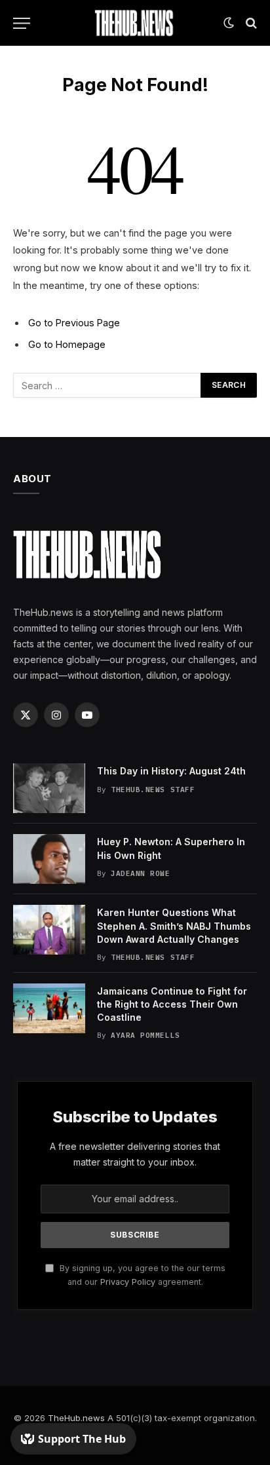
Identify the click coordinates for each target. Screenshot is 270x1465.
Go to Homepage (67, 344)
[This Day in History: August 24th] (49, 788)
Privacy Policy (127, 1282)
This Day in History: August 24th (171, 770)
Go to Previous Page (74, 322)
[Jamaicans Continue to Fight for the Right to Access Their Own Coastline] (49, 1008)
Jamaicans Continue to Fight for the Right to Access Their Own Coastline (172, 1004)
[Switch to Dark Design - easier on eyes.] (228, 23)
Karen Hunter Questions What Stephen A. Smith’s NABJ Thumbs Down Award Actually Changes (174, 925)
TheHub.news (76, 1418)
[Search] (250, 23)
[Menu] (21, 23)
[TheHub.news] (135, 23)
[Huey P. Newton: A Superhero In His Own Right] (49, 859)
